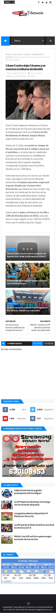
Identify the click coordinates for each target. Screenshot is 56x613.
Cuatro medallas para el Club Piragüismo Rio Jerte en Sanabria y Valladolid (27, 309)
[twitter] (42, 2)
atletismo (12, 250)
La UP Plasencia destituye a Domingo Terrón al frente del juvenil (32, 503)
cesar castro (17, 54)
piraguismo (12, 304)
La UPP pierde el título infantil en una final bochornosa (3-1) (34, 526)
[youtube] (46, 2)
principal (9, 57)
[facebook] (38, 2)
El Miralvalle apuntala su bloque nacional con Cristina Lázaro (27, 282)
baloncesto (12, 277)
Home (8, 54)
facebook (48, 343)
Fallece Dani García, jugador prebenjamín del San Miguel (28, 492)
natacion (27, 54)
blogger (37, 343)
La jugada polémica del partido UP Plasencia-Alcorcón (31, 515)
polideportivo (37, 54)
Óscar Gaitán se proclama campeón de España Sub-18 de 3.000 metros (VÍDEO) (26, 255)
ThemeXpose (19, 607)
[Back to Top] (28, 603)
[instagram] (50, 2)
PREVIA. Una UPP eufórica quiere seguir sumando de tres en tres (32, 538)
